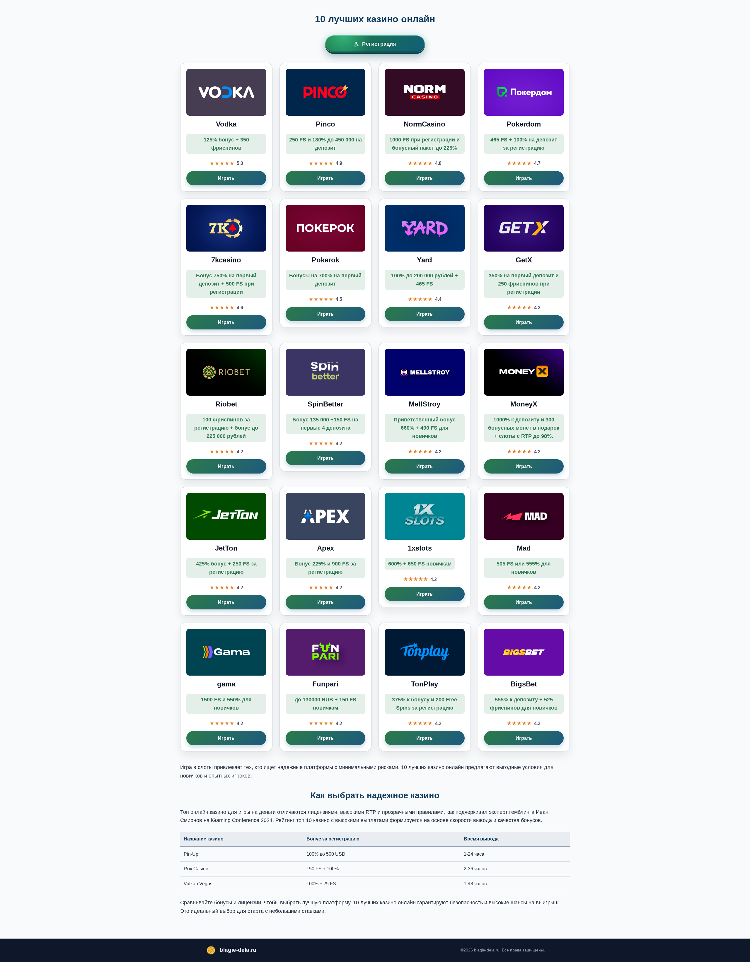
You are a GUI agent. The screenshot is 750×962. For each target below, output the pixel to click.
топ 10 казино (313, 820)
